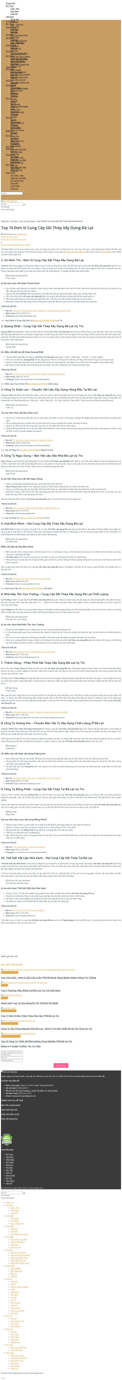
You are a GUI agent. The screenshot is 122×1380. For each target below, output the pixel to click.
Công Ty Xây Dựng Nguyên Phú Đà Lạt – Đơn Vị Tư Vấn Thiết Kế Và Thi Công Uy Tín (46, 1028)
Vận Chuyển (15, 122)
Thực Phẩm (15, 186)
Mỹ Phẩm (14, 40)
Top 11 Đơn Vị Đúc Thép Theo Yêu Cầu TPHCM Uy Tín (30, 1015)
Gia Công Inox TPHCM (37, 384)
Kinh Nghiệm (15, 146)
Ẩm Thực (10, 6)
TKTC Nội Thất (16, 170)
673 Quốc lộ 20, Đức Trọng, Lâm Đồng (28, 910)
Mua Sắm (14, 165)
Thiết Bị (13, 96)
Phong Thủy (15, 109)
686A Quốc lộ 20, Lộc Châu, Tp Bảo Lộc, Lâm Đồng (34, 652)
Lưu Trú (13, 138)
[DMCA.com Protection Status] (7, 1145)
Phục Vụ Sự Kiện (17, 130)
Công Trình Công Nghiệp (20, 56)
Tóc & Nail (14, 19)
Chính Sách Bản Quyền (10, 1114)
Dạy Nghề (14, 156)
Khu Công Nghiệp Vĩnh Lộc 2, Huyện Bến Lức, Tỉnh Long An (37, 778)
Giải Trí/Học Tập (16, 180)
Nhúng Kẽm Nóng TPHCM (44, 320)
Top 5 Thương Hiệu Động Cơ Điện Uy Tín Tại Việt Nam (30, 990)
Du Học (13, 151)
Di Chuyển (14, 143)
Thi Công (10, 51)
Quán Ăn (14, 14)
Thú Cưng (14, 114)
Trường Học (15, 162)
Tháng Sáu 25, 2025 (9, 237)
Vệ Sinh (13, 99)
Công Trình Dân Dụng (19, 77)
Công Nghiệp (15, 70)
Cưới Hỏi (14, 101)
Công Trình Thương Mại (19, 64)
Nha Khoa (14, 64)
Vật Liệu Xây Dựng (18, 72)
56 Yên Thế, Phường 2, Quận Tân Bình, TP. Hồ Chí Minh (35, 1090)
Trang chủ (5, 221)
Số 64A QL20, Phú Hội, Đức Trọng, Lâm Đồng (32, 578)
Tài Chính (14, 133)
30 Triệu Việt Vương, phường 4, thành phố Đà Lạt (33, 440)
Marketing (14, 111)
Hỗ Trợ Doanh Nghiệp (19, 106)
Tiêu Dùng (10, 172)
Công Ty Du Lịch (17, 141)
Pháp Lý (13, 125)
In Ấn (12, 109)
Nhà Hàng (14, 11)
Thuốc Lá (14, 188)
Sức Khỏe (10, 38)
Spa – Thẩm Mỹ (16, 24)
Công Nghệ (11, 85)
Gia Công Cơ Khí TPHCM (30, 450)
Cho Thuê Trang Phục (19, 35)
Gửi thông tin (61, 1065)
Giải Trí (13, 104)
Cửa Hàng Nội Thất (18, 149)
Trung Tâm (14, 136)
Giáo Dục (10, 130)
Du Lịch (9, 135)
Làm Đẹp (10, 16)
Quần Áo (14, 48)
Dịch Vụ (9, 98)
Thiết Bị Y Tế (15, 66)
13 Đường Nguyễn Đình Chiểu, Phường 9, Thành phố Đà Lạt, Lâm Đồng (42, 310)
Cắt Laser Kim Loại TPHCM (31, 518)
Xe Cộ (12, 119)
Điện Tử (13, 93)
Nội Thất (10, 146)
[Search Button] (24, 193)
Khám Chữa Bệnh (17, 61)
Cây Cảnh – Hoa (16, 175)
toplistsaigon (22, 234)
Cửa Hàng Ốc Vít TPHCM (33, 588)
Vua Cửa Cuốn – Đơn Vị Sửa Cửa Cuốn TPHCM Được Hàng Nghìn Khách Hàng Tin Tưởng (48, 977)
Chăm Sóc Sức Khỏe (18, 40)
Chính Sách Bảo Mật (9, 1109)
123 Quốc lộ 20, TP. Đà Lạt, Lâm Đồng (29, 847)
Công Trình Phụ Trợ (18, 80)
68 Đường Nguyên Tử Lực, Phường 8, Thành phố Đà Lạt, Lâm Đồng (40, 712)
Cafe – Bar (14, 8)
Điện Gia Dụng (16, 90)
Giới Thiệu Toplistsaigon (10, 1105)
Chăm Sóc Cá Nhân (18, 178)
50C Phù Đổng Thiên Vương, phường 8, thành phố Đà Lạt (36, 508)
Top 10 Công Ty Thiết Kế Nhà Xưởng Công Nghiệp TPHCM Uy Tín (36, 1041)
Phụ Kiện (14, 50)
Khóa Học (14, 159)
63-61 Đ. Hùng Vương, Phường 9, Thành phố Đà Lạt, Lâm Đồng (39, 374)
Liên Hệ (9, 1183)
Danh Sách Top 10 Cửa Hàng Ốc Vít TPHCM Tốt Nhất (29, 1003)
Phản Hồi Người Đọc (9, 1118)
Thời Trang (11, 45)
